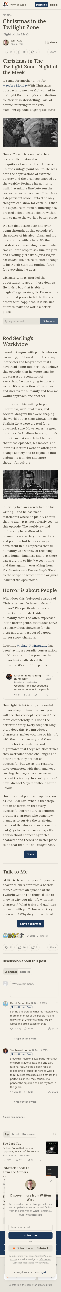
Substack (14, 1284)
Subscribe (41, 4)
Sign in (54, 4)
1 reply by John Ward (25, 1038)
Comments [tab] (11, 971)
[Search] (55, 1134)
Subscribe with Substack (33, 1248)
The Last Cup (12, 1143)
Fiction (7, 15)
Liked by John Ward (22, 1007)
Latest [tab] (15, 1134)
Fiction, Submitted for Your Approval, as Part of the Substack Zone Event (22, 1149)
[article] (30, 1152)
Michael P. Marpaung (32, 645)
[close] (51, 1180)
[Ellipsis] (56, 1003)
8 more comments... (14, 1117)
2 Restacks (42, 935)
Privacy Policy (41, 1262)
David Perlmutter (20, 1003)
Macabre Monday (15, 85)
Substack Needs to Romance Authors (16, 1170)
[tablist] (17, 971)
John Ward (16, 41)
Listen (53, 42)
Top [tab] (7, 1134)
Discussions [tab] (28, 1134)
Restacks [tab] (25, 971)
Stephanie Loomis (20, 1050)
